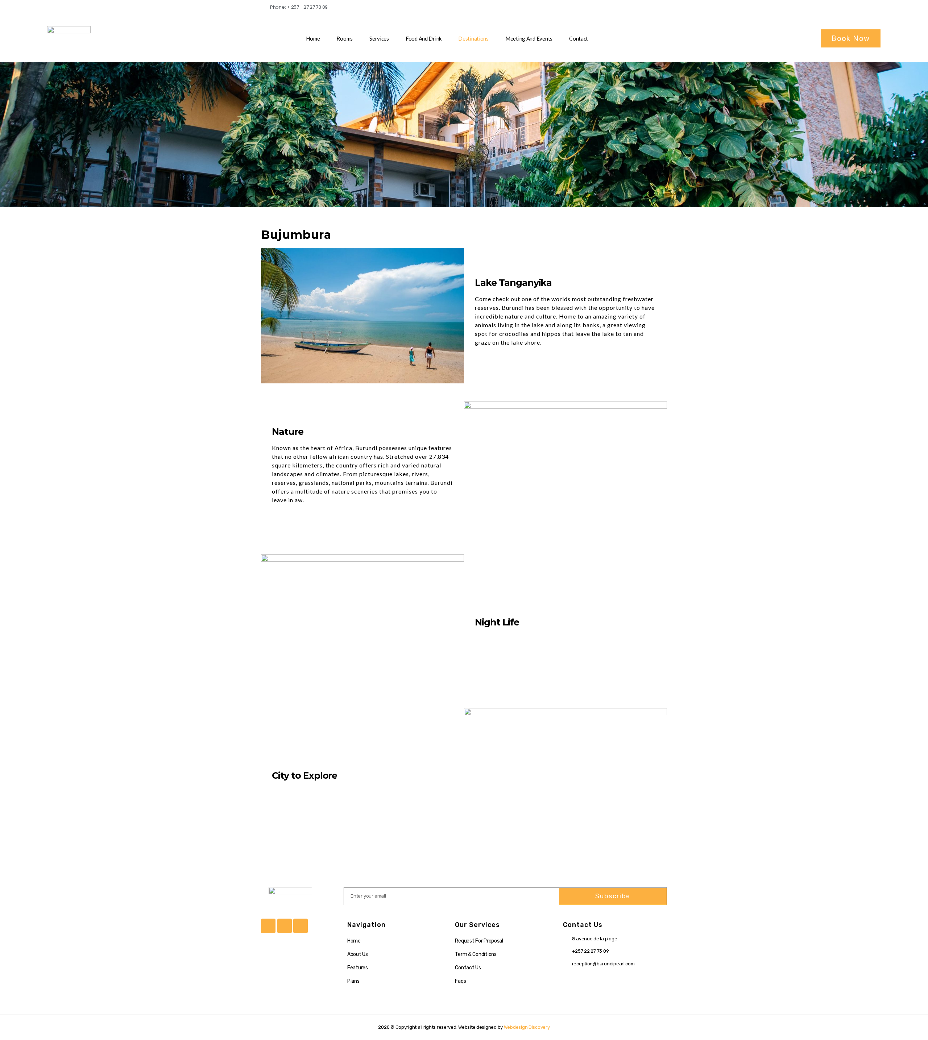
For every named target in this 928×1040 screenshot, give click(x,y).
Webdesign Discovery (527, 1027)
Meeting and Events (528, 38)
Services (379, 38)
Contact (578, 38)
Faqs (460, 981)
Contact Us (468, 968)
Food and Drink (424, 38)
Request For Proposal (479, 941)
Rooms (344, 38)
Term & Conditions (475, 954)
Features (357, 968)
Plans (353, 981)
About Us (357, 954)
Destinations (473, 38)
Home (313, 38)
